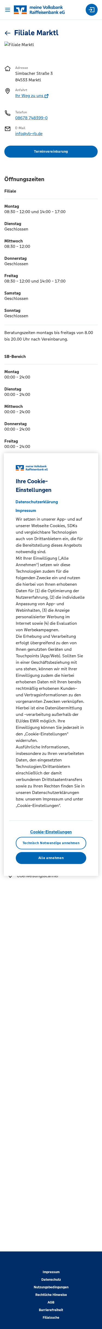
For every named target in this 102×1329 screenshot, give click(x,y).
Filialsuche (51, 1317)
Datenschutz (51, 1279)
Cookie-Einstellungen (51, 831)
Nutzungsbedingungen (51, 1287)
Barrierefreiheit (51, 1310)
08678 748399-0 (31, 117)
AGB (51, 1302)
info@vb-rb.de (28, 133)
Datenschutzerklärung (37, 501)
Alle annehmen (51, 858)
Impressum (51, 1272)
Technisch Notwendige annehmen (51, 843)
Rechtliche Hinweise (51, 1295)
